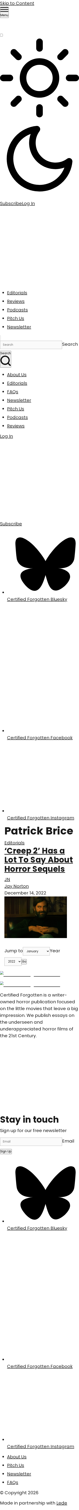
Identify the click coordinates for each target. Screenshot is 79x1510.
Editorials (17, 293)
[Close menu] (0, 337)
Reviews (16, 301)
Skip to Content (17, 3)
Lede (61, 1503)
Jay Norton (16, 886)
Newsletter (19, 327)
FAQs (12, 392)
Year (55, 951)
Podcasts (17, 310)
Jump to (13, 951)
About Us (17, 375)
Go (24, 962)
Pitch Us (15, 318)
